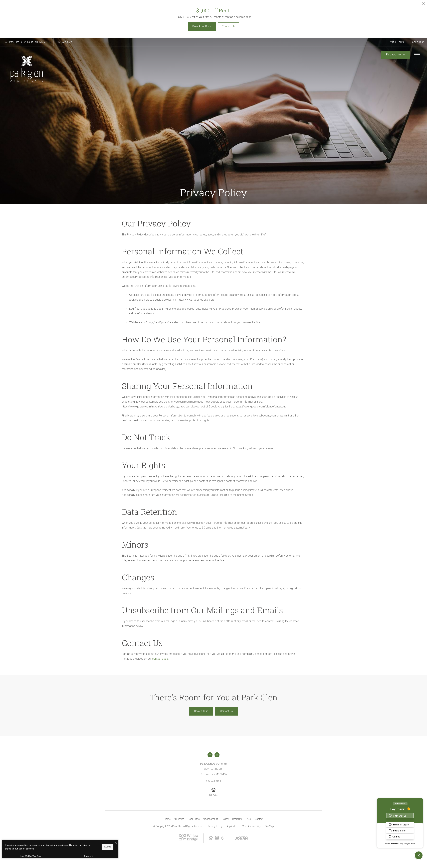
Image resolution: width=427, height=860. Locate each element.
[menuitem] (167, 819)
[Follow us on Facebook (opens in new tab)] (209, 754)
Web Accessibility (251, 826)
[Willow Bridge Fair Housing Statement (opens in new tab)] (217, 838)
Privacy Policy (215, 826)
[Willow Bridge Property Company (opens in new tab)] (188, 841)
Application (232, 826)
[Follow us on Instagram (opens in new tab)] (217, 754)
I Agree (107, 846)
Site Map (269, 826)
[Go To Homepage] (27, 69)
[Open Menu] (417, 54)
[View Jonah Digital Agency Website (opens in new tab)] (241, 838)
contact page (160, 658)
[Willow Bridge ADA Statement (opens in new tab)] (223, 838)
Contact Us (89, 856)
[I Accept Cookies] (116, 843)
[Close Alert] (423, 4)
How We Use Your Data (30, 856)
